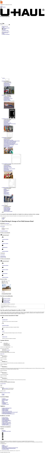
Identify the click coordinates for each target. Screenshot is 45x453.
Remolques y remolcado (5, 243)
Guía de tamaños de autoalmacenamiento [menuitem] (9, 143)
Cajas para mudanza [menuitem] (6, 165)
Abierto (1, 6)
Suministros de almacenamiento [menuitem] (8, 147)
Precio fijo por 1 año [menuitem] (5, 26)
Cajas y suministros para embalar (16, 163)
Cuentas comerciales (5, 417)
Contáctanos (4, 398)
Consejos (3, 401)
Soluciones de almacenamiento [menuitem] (8, 170)
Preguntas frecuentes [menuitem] (7, 85)
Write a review (2, 353)
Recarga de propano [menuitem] (6, 207)
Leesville (3, 218)
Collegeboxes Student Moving (6, 423)
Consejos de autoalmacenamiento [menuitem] (8, 146)
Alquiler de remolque (5, 409)
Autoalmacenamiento (4, 247)
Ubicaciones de (5, 449)
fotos (3, 229)
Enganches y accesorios (5, 418)
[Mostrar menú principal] (1, 8)
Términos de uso (4, 446)
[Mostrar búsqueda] (2, 23)
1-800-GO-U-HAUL (5, 388)
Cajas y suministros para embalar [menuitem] (6, 163)
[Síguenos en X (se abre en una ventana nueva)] (2, 438)
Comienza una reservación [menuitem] (7, 82)
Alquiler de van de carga (5, 408)
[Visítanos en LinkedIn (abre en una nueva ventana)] (2, 437)
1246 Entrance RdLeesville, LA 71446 (3, 256)
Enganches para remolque (5, 325)
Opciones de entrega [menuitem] (7, 121)
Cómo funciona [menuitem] (6, 190)
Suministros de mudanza (5, 251)
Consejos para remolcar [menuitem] (7, 84)
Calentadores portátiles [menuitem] (7, 209)
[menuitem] (12, 140)
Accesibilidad (4, 403)
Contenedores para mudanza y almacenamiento (10, 412)
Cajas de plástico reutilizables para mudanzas (8, 413)
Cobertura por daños (5, 421)
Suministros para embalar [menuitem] (7, 166)
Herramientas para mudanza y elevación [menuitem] (9, 168)
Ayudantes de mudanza (12, 187)
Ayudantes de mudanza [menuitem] (5, 187)
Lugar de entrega (4, 306)
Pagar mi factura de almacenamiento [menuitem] (9, 144)
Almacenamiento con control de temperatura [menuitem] (10, 141)
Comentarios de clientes (5, 404)
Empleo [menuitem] (3, 33)
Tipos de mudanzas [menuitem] (6, 192)
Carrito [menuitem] (4, 29)
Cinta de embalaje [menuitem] (6, 169)
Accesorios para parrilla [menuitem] (7, 208)
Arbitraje (3, 445)
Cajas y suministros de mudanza (6, 420)
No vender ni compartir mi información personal (8, 448)
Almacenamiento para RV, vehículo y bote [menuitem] (10, 142)
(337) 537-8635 (2, 226)
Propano (6, 205)
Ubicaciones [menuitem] (4, 28)
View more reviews (3, 383)
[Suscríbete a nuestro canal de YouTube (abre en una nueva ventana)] (2, 439)
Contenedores (12, 118)
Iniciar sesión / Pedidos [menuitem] (5, 30)
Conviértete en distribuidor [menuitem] (5, 34)
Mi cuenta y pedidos (5, 400)
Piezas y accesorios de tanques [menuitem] (8, 211)
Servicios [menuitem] (5, 191)
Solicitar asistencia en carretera (5, 392)
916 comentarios (7, 223)
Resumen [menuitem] (5, 189)
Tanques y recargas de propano (6, 422)
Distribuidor (3, 430)
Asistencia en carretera (5, 399)
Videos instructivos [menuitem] (6, 83)
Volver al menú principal (7, 119)
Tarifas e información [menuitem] (7, 120)
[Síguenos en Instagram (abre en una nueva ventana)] (2, 434)
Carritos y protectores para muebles (7, 411)
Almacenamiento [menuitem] (4, 137)
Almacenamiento (9, 137)
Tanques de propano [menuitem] (6, 210)
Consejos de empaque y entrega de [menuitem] (10, 123)
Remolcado (3, 95)
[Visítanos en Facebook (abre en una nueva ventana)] (2, 433)
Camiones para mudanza (5, 235)
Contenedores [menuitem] (5, 118)
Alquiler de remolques (5, 410)
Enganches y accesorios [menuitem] (7, 100)
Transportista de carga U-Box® (6, 431)
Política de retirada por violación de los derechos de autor (10, 447)
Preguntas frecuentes (5, 402)
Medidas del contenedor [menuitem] (7, 125)
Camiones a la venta (4, 336)
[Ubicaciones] (3, 23)
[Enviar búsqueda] (9, 24)
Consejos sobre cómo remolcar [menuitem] (8, 98)
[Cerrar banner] (1, 0)
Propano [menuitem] (3, 205)
